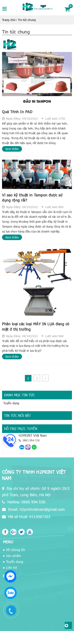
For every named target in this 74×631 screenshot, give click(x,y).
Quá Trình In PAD (17, 111)
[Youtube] (30, 532)
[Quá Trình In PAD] (37, 72)
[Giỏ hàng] (67, 9)
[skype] (21, 532)
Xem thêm (12, 149)
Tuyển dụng (11, 403)
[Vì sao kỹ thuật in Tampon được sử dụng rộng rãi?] (37, 174)
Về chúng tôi (15, 549)
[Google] (13, 532)
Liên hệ (11, 567)
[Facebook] (5, 532)
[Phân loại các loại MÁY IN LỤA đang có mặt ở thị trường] (37, 283)
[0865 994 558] (21, 447)
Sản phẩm (13, 555)
